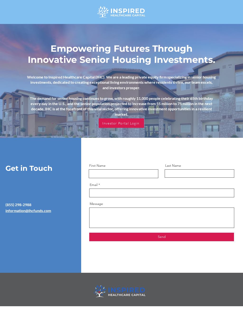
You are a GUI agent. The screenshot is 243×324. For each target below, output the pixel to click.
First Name (97, 165)
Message (96, 203)
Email (94, 184)
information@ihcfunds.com (28, 210)
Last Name (173, 165)
